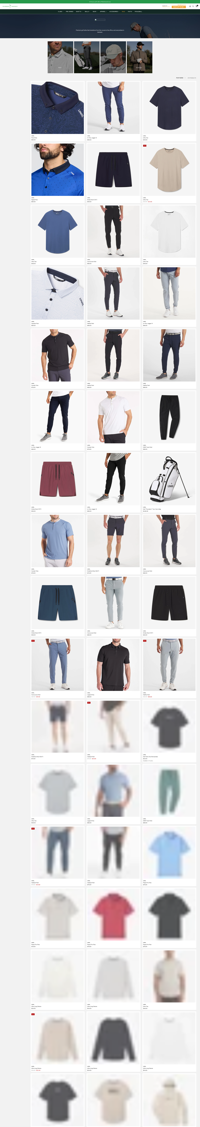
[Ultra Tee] (169, 170)
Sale (123, 11)
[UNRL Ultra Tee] (169, 108)
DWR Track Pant (147, 447)
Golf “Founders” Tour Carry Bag (152, 509)
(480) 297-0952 (166, 6)
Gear (94, 11)
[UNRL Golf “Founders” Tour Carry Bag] (169, 479)
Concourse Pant (91, 261)
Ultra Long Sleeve (36, 1006)
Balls (87, 11)
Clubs (60, 11)
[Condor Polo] (57, 355)
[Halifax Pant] (113, 293)
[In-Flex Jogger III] (113, 108)
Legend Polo (90, 695)
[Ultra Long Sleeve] (57, 976)
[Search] (193, 6)
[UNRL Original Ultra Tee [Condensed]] (57, 1100)
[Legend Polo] (113, 665)
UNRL (32, 135)
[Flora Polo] (57, 108)
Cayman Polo (35, 323)
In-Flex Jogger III (92, 138)
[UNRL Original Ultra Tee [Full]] (113, 1100)
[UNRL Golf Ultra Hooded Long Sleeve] (169, 1100)
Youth (130, 11)
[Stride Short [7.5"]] (113, 170)
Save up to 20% (178, 7)
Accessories (113, 11)
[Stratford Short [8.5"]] (113, 541)
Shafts (78, 11)
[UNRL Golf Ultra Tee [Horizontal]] (169, 727)
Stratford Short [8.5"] (93, 571)
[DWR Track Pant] (169, 417)
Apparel (102, 11)
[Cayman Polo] (57, 293)
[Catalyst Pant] (113, 727)
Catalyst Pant (91, 756)
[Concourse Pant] (113, 231)
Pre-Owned (69, 11)
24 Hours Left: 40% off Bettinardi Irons (100, 1)
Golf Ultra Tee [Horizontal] (150, 756)
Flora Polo (34, 138)
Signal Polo (34, 199)
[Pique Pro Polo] (169, 852)
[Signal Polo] (57, 170)
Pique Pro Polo (147, 882)
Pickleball (138, 11)
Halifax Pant (90, 323)
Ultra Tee (145, 138)
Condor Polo (34, 385)
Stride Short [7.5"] (92, 199)
